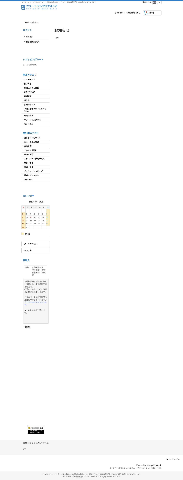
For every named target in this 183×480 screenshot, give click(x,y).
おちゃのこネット (154, 465)
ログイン (119, 13)
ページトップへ (174, 459)
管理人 (28, 327)
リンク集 (28, 250)
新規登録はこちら (134, 13)
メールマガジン (30, 244)
